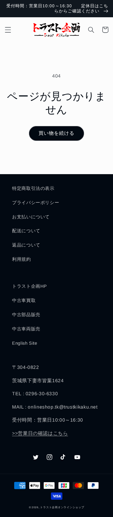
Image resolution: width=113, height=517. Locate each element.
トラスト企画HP (29, 286)
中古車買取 (24, 300)
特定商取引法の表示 (33, 188)
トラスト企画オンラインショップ (62, 507)
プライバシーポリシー (35, 202)
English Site (24, 343)
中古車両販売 (26, 328)
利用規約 (21, 259)
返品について (26, 245)
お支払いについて (31, 216)
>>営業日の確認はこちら (40, 433)
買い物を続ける (56, 133)
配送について (26, 230)
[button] (8, 30)
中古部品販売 (26, 314)
